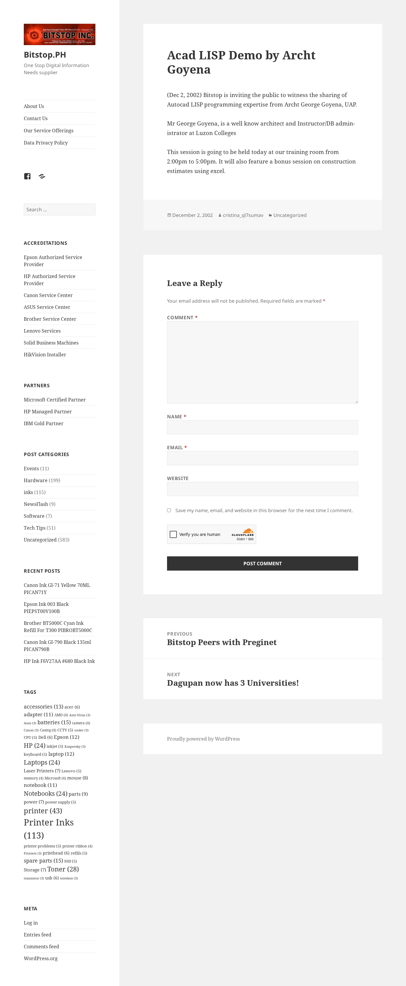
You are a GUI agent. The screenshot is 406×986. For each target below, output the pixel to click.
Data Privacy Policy (46, 142)
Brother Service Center (50, 319)
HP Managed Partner (48, 411)
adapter (38, 714)
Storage (35, 870)
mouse (77, 778)
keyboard (35, 754)
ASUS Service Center (47, 307)
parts (78, 794)
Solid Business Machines (51, 342)
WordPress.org (41, 958)
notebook (40, 785)
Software (34, 516)
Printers (33, 853)
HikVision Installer (45, 354)
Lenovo (71, 771)
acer (72, 707)
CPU (30, 737)
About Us (34, 106)
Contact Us (36, 118)
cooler (81, 730)
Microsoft (55, 778)
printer (43, 810)
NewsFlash (36, 504)
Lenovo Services (42, 331)
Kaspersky (75, 746)
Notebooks (45, 793)
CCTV (65, 730)
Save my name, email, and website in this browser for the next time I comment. (264, 510)
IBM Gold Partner (44, 423)
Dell (45, 737)
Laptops (42, 762)
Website (177, 478)
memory (33, 778)
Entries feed (37, 934)
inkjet (55, 746)
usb (52, 878)
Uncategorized (40, 539)
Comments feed (41, 946)
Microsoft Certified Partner (55, 399)
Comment (182, 317)
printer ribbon (77, 846)
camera (81, 722)
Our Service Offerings (48, 130)
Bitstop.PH (45, 54)
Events (31, 468)
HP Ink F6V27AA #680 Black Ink (59, 661)
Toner (63, 869)
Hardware (36, 480)
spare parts (43, 860)
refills (79, 853)
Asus (30, 723)
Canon (31, 730)
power (34, 802)
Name (176, 416)
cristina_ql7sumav (243, 215)
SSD (70, 861)
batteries (54, 722)
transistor (34, 878)
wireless (69, 878)
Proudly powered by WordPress (203, 739)
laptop (61, 753)
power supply (60, 802)
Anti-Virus (79, 715)
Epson (66, 736)
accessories (43, 706)
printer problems (42, 846)
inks (28, 492)
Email (177, 447)
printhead (56, 853)
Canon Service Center (48, 295)
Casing (48, 730)
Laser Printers (42, 771)
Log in (31, 923)
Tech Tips (34, 528)
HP (34, 745)
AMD (61, 714)
